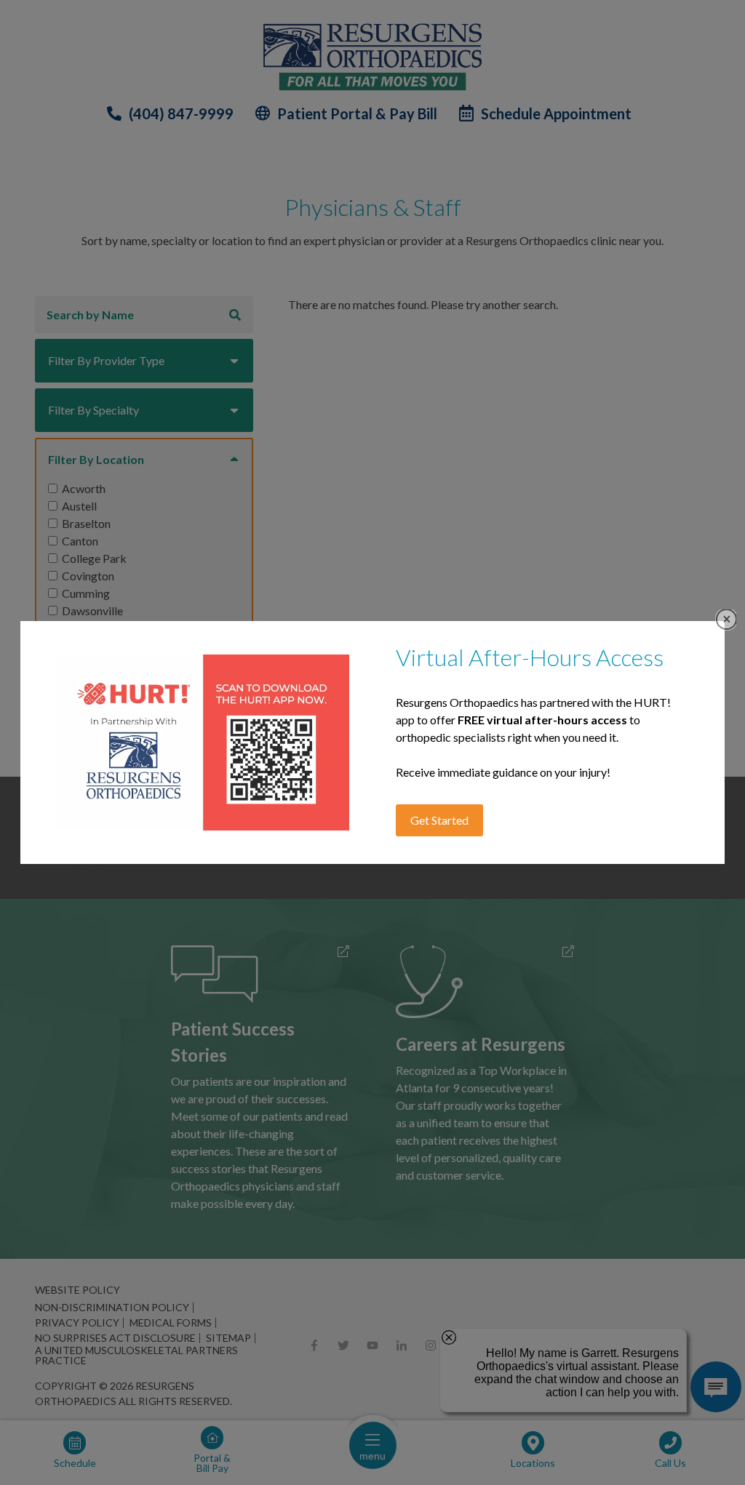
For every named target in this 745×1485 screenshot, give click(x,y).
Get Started (439, 820)
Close (726, 619)
